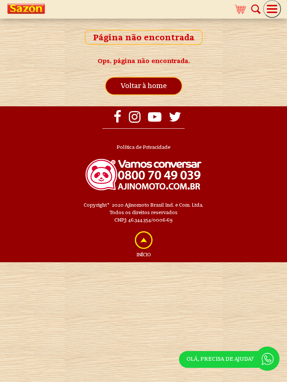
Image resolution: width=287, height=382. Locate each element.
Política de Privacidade (143, 147)
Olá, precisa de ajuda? (219, 359)
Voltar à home (144, 85)
